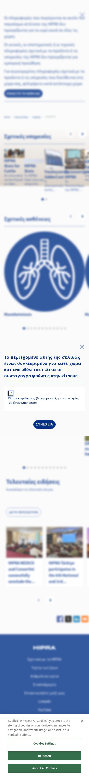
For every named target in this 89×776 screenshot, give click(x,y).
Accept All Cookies (44, 768)
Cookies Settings (44, 743)
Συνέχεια (44, 424)
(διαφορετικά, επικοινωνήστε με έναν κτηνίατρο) (43, 400)
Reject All (44, 756)
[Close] (82, 720)
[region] (44, 745)
